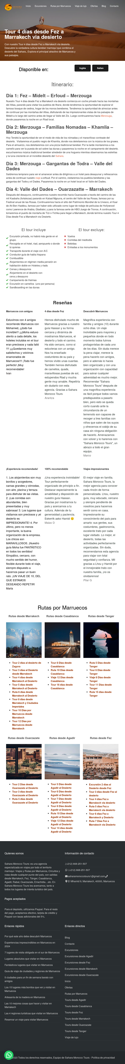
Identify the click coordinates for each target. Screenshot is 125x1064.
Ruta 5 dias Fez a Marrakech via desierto (102, 808)
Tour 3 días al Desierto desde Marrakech (25, 671)
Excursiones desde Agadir (79, 956)
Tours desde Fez (74, 1012)
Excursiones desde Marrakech (81, 968)
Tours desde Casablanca (78, 1006)
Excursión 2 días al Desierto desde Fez (100, 786)
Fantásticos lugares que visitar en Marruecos (29, 965)
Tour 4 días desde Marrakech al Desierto (24, 679)
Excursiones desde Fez (77, 962)
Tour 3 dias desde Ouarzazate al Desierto (25, 793)
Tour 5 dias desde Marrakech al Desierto (24, 686)
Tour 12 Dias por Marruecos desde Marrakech (22, 724)
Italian (100, 68)
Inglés (82, 68)
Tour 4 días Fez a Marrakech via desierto (102, 800)
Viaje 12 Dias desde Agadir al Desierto (62, 822)
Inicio (28, 5)
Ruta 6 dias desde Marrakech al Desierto (24, 693)
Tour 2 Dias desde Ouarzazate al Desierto (25, 786)
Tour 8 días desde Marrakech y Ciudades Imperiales (25, 702)
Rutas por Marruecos (60, 5)
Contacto (114, 5)
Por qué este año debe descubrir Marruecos (28, 936)
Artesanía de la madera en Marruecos (25, 997)
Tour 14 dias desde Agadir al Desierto (62, 829)
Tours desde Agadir (75, 1000)
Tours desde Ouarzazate (78, 1025)
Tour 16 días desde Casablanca (62, 686)
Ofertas (94, 5)
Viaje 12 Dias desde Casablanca (62, 679)
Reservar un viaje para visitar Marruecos (26, 1019)
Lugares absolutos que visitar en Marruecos (28, 958)
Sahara (59, 156)
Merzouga (106, 115)
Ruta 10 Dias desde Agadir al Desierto (62, 815)
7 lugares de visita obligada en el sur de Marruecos (32, 952)
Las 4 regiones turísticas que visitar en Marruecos (31, 1013)
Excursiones (40, 5)
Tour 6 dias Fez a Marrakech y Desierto (101, 815)
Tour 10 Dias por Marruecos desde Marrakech (22, 713)
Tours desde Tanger (75, 1031)
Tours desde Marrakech (77, 1018)
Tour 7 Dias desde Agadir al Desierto (61, 800)
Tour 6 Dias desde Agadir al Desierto (61, 793)
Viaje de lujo (81, 5)
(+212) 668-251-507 (76, 863)
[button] (8, 1055)
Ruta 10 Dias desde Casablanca (62, 671)
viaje (38, 178)
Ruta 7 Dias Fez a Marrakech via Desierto (102, 822)
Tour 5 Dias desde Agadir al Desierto (61, 786)
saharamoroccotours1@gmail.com (86, 876)
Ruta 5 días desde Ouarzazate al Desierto (25, 800)
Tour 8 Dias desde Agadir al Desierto (61, 807)
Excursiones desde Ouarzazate (82, 975)
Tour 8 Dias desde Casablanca (61, 664)
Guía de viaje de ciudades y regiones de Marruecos (32, 971)
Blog (104, 5)
